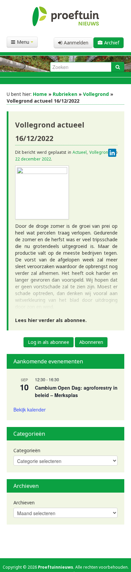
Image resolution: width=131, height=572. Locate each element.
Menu (24, 42)
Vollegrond (96, 94)
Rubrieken (65, 94)
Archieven (24, 502)
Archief (111, 42)
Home (40, 94)
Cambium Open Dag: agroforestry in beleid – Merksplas (76, 391)
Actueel (80, 152)
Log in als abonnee (48, 342)
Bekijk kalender (29, 409)
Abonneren (91, 342)
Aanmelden (76, 42)
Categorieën (26, 450)
